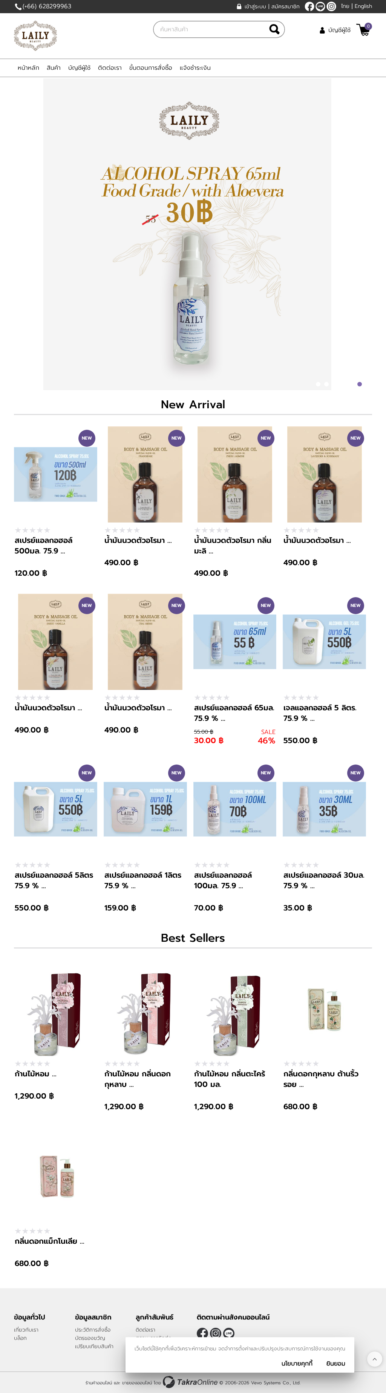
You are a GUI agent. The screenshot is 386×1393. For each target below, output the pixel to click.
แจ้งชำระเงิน (195, 67)
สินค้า (54, 67)
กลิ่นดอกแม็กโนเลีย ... (49, 1241)
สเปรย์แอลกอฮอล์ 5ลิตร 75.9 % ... (54, 880)
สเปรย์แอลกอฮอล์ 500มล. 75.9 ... (43, 545)
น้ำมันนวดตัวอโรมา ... (138, 540)
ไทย (345, 6)
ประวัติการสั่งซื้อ (92, 1330)
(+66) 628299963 (47, 6)
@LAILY (320, 6)
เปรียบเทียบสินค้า (94, 1346)
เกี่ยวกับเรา (26, 1330)
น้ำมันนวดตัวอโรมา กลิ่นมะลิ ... (232, 545)
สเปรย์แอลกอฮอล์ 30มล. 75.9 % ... (324, 880)
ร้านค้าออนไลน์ (99, 1382)
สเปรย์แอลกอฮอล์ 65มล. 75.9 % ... (234, 713)
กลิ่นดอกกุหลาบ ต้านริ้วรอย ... (320, 1079)
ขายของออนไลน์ (137, 1382)
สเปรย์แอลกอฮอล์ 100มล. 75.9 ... (223, 880)
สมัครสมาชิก (285, 7)
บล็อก (20, 1338)
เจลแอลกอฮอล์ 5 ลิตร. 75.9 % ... (320, 713)
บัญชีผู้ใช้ (339, 30)
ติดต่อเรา (110, 67)
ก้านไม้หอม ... (36, 1073)
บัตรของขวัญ (90, 1338)
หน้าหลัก (28, 67)
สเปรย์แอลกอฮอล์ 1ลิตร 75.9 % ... (142, 880)
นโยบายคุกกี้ (297, 1363)
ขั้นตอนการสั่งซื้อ (150, 67)
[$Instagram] (331, 6)
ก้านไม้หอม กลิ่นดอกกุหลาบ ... (137, 1079)
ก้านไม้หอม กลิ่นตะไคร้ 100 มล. (229, 1079)
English (363, 6)
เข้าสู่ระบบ (255, 7)
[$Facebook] (309, 6)
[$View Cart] (363, 30)
